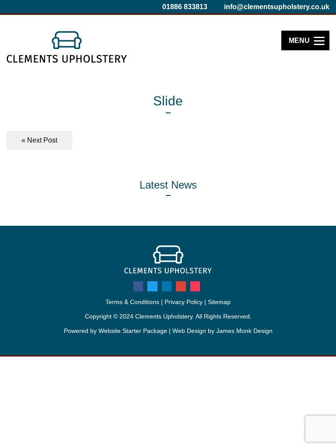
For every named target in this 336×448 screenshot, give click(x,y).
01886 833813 (184, 6)
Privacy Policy (183, 301)
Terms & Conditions (132, 301)
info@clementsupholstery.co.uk (275, 6)
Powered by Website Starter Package (115, 330)
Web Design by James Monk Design (222, 330)
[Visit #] (138, 286)
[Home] (67, 60)
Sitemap (219, 301)
